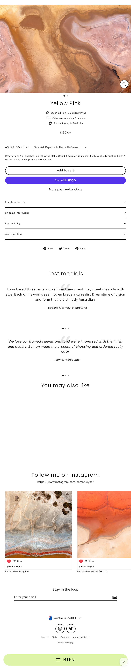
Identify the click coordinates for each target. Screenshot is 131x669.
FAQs (54, 637)
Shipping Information (17, 212)
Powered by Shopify (65, 643)
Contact (65, 637)
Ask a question (13, 234)
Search (44, 637)
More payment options (65, 189)
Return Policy (12, 223)
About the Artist (81, 637)
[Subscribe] (114, 597)
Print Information (15, 202)
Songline (23, 571)
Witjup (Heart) (99, 571)
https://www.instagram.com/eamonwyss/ (65, 482)
